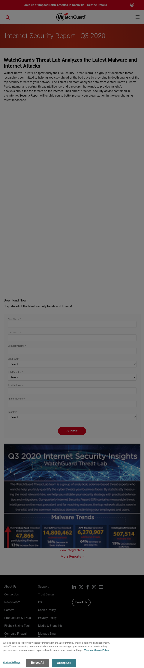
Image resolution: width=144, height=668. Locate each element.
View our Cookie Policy (96, 650)
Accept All (64, 663)
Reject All (37, 662)
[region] (72, 652)
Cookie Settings (11, 662)
